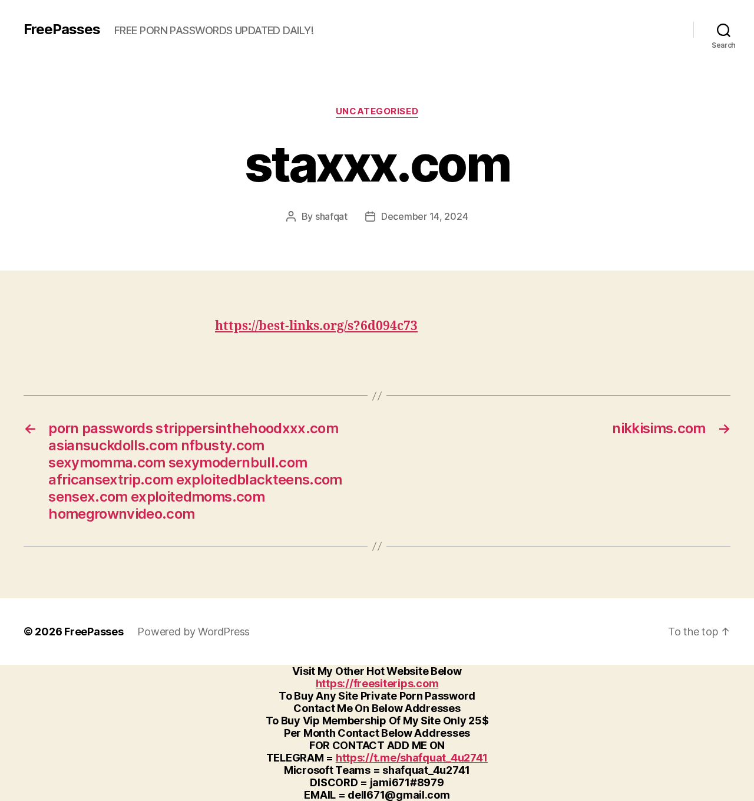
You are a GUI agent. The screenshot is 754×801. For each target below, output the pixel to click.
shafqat (331, 216)
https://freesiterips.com (377, 683)
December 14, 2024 (424, 216)
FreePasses (62, 29)
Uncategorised (377, 111)
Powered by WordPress (193, 631)
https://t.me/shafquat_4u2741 (412, 757)
